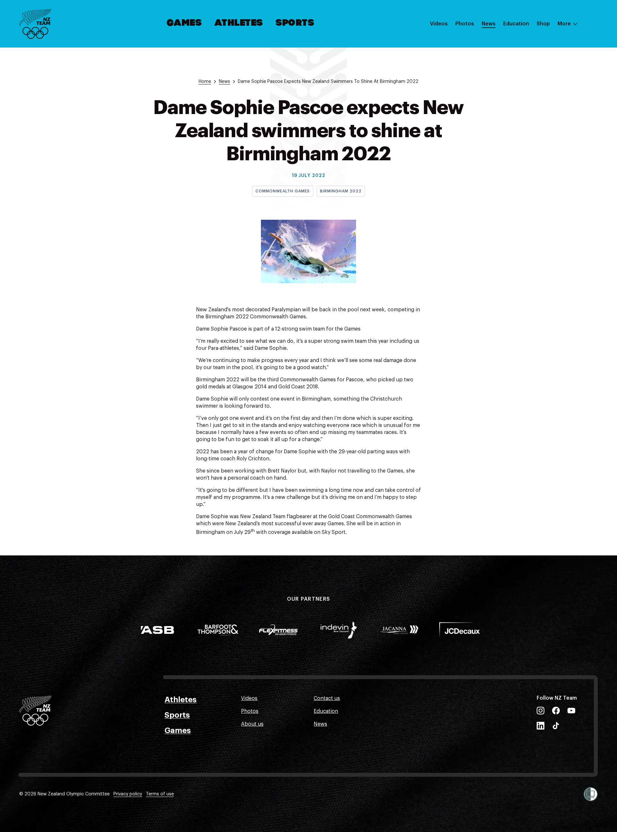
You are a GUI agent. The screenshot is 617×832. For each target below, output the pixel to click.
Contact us (327, 698)
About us (252, 724)
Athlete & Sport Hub (528, 55)
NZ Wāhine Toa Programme (536, 107)
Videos (439, 23)
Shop (543, 23)
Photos (464, 23)
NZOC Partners (522, 81)
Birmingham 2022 (340, 191)
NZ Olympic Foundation (532, 94)
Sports (295, 23)
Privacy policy (127, 794)
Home (205, 81)
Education (516, 23)
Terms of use (160, 794)
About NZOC (519, 42)
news (224, 81)
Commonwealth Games (282, 191)
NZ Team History (523, 68)
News (489, 23)
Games (184, 23)
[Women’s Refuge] (591, 794)
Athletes (239, 23)
